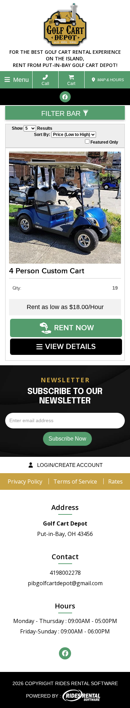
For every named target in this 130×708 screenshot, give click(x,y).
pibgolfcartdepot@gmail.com (65, 583)
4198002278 (65, 573)
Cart (71, 83)
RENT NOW (74, 328)
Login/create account (69, 465)
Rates (115, 481)
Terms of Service (75, 481)
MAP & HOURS (110, 80)
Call (45, 83)
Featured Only (103, 142)
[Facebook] (65, 96)
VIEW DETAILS (70, 346)
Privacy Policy (25, 481)
